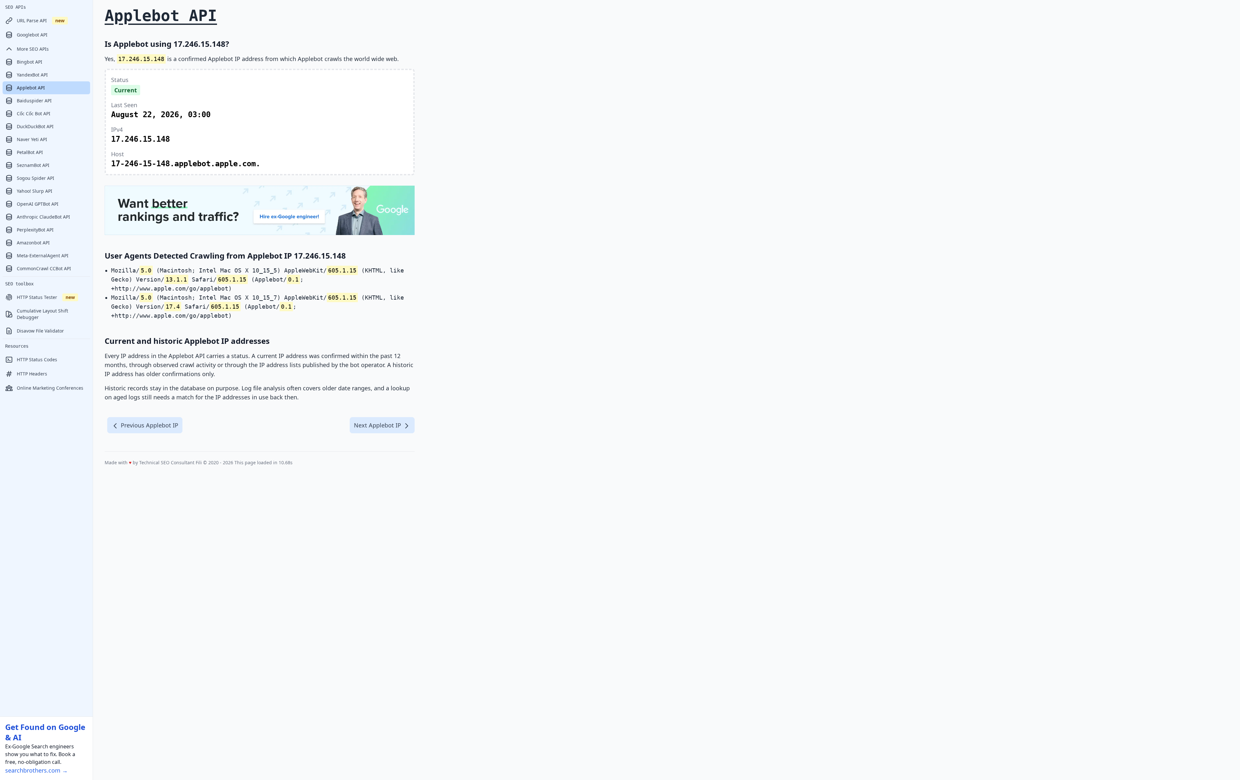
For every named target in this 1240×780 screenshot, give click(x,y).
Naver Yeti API (32, 139)
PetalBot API (30, 152)
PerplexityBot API (35, 230)
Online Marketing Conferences (50, 388)
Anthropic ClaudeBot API (43, 217)
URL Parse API (41, 20)
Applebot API (31, 88)
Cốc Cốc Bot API (33, 113)
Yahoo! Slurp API (34, 191)
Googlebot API (32, 35)
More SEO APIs (33, 49)
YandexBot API (32, 75)
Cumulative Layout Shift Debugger (42, 314)
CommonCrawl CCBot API (44, 268)
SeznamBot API (33, 165)
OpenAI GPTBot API (37, 204)
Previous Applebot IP (148, 425)
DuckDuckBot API (35, 126)
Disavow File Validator (40, 331)
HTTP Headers (32, 374)
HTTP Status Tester (46, 297)
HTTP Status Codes (37, 359)
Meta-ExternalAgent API (42, 255)
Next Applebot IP (378, 425)
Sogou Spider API (35, 178)
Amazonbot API (33, 243)
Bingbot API (29, 62)
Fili (199, 462)
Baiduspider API (34, 101)
